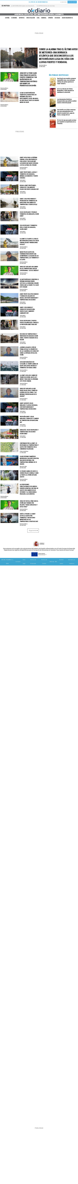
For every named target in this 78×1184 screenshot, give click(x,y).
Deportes (22, 18)
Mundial (43, 18)
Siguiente (33, 530)
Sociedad (57, 18)
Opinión (50, 18)
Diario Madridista (67, 18)
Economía (14, 18)
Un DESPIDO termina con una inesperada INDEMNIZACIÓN (52, 6)
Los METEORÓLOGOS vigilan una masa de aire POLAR (24, 6)
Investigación (30, 18)
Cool (38, 18)
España (7, 18)
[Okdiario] (39, 10)
